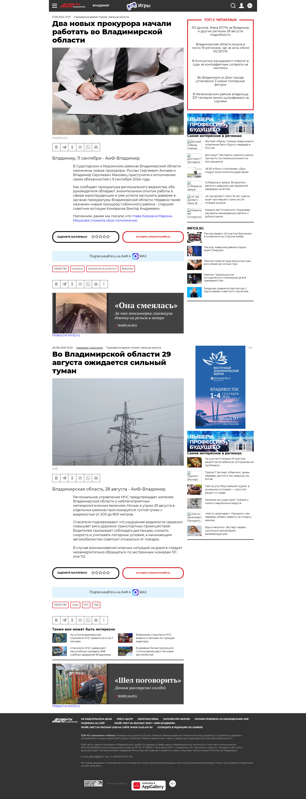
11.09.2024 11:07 (61, 16)
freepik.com (59, 137)
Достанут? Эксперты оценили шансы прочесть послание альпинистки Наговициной (229, 158)
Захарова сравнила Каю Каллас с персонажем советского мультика (226, 290)
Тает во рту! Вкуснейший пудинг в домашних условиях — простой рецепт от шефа (227, 489)
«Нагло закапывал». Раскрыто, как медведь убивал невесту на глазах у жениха (228, 517)
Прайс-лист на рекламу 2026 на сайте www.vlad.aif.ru (117, 727)
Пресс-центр (125, 719)
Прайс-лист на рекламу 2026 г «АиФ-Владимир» (144, 723)
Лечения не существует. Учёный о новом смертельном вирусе (227, 501)
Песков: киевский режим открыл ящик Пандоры (225, 249)
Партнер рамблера (117, 783)
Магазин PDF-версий (176, 719)
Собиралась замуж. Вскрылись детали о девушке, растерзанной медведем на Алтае (226, 186)
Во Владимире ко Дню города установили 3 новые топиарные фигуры (220, 81)
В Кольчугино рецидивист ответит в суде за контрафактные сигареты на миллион (220, 64)
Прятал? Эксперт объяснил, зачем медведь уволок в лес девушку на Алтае (227, 476)
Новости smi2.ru (66, 335)
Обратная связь (148, 719)
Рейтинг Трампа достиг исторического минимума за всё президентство (225, 277)
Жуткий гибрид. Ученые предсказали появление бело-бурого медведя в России (229, 144)
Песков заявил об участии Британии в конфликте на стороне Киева (227, 235)
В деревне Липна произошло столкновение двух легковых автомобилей (155, 651)
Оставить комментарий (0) (153, 237)
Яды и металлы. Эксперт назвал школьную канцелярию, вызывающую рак (225, 530)
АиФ (55, 468)
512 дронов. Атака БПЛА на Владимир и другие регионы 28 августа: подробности (220, 31)
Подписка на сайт (93, 723)
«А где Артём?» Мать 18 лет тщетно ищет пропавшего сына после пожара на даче (227, 199)
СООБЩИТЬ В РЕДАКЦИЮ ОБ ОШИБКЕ (180, 727)
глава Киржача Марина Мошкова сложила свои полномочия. (122, 218)
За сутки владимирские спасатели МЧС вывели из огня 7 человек (91, 638)
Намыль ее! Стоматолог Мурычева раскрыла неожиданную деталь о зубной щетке (227, 213)
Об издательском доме (96, 719)
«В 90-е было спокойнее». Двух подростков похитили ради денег (227, 170)
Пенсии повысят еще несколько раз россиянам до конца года (227, 262)
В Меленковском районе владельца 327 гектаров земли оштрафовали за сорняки (220, 97)
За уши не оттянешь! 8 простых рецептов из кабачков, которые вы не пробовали (229, 462)
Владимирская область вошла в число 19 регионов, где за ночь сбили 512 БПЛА (220, 48)
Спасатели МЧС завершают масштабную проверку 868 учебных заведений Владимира (90, 651)
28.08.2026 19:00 (62, 347)
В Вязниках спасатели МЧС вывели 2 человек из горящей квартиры (155, 638)
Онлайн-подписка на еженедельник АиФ (222, 719)
